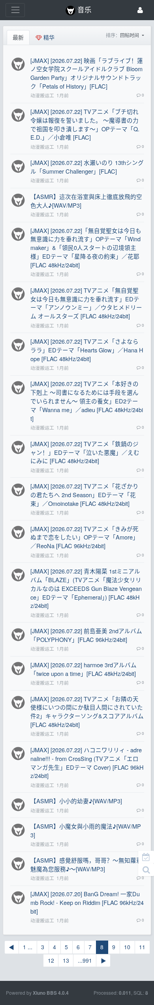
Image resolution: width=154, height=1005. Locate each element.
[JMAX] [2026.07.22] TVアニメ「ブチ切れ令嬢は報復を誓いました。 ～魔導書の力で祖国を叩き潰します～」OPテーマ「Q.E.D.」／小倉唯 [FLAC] (84, 124)
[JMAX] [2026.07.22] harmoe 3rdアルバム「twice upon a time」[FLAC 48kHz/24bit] (83, 669)
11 (142, 947)
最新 (18, 37)
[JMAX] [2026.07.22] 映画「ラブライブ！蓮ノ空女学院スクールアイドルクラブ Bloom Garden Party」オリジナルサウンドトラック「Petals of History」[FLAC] (86, 73)
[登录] (140, 10)
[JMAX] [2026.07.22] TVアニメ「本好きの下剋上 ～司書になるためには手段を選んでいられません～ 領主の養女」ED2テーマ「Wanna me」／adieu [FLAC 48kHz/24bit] (86, 400)
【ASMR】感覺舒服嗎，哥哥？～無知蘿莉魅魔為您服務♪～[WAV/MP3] (86, 864)
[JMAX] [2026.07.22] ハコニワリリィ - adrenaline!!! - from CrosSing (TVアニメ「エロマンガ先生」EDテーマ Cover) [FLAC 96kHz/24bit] (87, 763)
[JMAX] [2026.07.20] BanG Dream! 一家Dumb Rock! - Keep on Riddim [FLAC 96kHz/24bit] (87, 902)
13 (66, 960)
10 (127, 947)
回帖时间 (130, 35)
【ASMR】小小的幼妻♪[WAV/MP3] (76, 801)
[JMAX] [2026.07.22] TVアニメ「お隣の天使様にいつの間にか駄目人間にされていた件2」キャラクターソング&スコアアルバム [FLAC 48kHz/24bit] (87, 712)
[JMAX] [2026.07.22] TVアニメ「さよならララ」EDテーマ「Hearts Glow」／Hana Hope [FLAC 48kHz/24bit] (86, 350)
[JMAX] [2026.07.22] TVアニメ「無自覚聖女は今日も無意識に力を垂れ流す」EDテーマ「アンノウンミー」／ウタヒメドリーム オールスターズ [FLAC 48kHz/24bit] (86, 303)
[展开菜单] (15, 10)
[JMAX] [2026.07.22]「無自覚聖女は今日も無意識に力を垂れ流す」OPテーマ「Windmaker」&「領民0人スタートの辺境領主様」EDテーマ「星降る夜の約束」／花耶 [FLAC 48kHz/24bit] (85, 247)
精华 (48, 37)
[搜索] (146, 869)
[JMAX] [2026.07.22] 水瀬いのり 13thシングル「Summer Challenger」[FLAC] (87, 166)
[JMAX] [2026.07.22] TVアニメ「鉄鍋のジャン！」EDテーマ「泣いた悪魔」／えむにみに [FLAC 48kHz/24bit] (84, 452)
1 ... (27, 947)
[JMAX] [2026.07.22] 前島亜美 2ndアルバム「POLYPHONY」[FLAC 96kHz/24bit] (86, 635)
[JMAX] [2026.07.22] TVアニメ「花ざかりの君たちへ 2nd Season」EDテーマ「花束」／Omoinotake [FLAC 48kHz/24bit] (84, 494)
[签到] (146, 857)
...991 (85, 960)
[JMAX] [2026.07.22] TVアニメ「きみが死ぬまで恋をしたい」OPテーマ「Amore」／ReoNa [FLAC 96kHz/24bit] (84, 537)
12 (51, 960)
